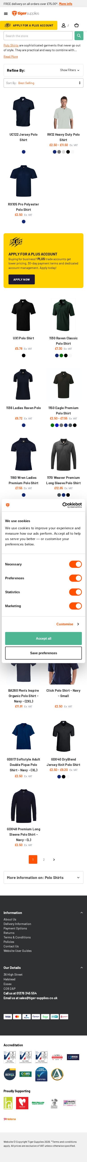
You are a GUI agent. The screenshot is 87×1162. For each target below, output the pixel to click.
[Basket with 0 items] (76, 25)
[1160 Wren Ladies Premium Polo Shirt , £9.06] (24, 455)
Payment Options (15, 928)
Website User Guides (18, 951)
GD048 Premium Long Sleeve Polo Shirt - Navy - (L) (23, 834)
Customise (64, 624)
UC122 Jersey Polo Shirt (23, 137)
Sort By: (11, 83)
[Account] (63, 25)
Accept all (43, 638)
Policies (9, 942)
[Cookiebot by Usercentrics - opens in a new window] (62, 505)
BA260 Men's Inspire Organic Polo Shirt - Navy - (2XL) (23, 695)
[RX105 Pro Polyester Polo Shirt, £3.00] (24, 181)
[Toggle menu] (6, 14)
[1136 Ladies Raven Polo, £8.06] (24, 385)
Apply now (21, 279)
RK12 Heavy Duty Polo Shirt (63, 137)
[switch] (75, 578)
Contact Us (11, 946)
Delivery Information (17, 924)
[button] (43, 70)
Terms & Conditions (17, 937)
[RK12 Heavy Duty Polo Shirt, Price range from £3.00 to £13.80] (64, 112)
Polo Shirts (11, 45)
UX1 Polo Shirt (23, 338)
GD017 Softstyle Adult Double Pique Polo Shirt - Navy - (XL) (23, 764)
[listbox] (50, 82)
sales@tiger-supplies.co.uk (38, 998)
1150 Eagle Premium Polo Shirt (63, 410)
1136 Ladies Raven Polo (23, 408)
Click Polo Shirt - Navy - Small (63, 693)
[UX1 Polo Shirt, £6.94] (24, 315)
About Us (10, 919)
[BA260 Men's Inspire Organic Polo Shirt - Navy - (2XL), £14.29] (24, 667)
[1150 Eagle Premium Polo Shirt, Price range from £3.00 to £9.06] (64, 385)
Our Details (12, 967)
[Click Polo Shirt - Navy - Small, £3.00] (64, 667)
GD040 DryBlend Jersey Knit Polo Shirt (63, 762)
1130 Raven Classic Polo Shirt (63, 340)
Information (13, 912)
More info (65, 4)
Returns (9, 933)
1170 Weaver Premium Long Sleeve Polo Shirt (63, 480)
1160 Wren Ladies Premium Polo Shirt (24, 480)
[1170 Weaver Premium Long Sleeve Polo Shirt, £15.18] (64, 455)
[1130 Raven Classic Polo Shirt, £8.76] (64, 315)
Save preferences (43, 653)
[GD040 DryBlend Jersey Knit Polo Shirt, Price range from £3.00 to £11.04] (64, 736)
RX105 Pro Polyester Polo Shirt (23, 206)
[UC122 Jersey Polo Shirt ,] (24, 112)
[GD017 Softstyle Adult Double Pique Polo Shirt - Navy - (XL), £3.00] (24, 736)
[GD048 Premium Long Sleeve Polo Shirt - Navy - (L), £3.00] (24, 806)
